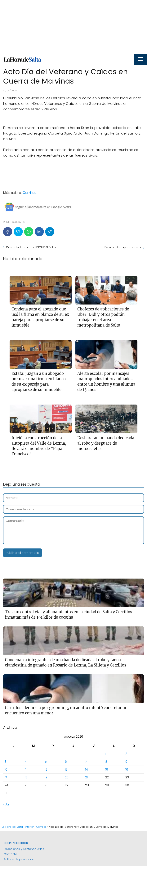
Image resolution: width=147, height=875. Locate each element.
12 (46, 769)
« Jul (6, 804)
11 (25, 769)
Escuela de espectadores (123, 247)
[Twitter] (18, 231)
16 (126, 769)
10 (6, 769)
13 (66, 769)
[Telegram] (49, 231)
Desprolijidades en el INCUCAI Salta (31, 247)
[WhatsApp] (28, 231)
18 (26, 777)
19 (46, 777)
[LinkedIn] (39, 231)
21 (86, 777)
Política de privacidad (19, 859)
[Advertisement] (73, 27)
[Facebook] (7, 231)
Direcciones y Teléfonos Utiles (24, 849)
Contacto (10, 854)
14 (86, 769)
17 (6, 777)
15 (106, 769)
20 (67, 777)
